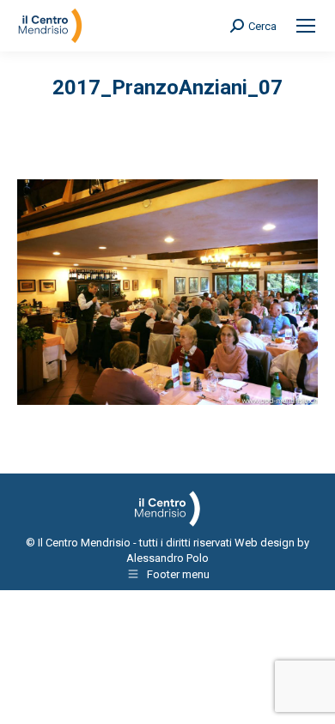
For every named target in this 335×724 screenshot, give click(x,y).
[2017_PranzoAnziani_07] (167, 292)
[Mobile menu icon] (306, 26)
